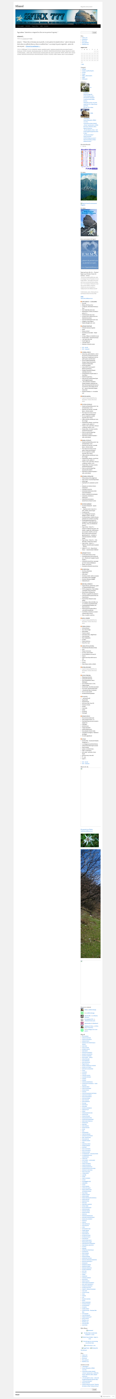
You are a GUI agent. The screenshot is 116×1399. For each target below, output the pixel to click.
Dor (42, 51)
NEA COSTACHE (86, 1224)
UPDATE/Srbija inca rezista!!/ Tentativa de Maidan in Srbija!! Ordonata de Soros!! (89, 139)
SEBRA (83, 1274)
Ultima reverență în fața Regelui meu (89, 478)
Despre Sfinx (35, 26)
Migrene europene (85, 685)
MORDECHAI (85, 569)
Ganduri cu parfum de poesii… (88, 71)
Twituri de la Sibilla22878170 (87, 298)
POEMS (66, 52)
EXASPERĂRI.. (85, 1132)
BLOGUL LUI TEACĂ (86, 1067)
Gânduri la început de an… (87, 377)
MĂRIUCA (84, 1220)
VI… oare (84, 757)
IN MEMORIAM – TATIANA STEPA (90, 1153)
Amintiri (39, 49)
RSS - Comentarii (85, 349)
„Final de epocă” (86, 118)
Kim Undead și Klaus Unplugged (89, 577)
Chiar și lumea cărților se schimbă (89, 664)
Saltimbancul (95, 1023)
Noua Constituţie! (85, 636)
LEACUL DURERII (86, 1178)
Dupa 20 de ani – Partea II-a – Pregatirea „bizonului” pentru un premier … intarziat (90, 545)
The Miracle (84, 711)
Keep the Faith (85, 700)
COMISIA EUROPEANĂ (87, 1082)
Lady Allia (84, 1175)
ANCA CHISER (86, 618)
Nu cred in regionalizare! (87, 736)
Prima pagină (20, 26)
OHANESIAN (85, 1238)
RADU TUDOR (85, 1255)
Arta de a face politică (86, 365)
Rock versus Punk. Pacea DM (88, 703)
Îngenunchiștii (85, 572)
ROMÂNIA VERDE (86, 1266)
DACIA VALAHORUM (87, 1096)
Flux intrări (84, 41)
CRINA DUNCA (86, 626)
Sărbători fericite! (85, 628)
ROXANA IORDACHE (87, 476)
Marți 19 (83, 656)
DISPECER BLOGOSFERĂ (88, 1119)
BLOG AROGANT (85, 1060)
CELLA (83, 1070)
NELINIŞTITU (85, 1225)
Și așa (83, 649)
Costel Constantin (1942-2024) (88, 315)
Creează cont (84, 37)
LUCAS (84, 739)
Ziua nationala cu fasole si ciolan (88, 731)
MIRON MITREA (86, 1212)
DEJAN (83, 1111)
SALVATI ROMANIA (86, 1269)
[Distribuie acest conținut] (81, 302)
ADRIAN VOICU (86, 553)
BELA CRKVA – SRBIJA (87, 1057)
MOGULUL (84, 1214)
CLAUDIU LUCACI (86, 1075)
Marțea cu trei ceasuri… (87, 651)
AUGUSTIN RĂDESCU (87, 1052)
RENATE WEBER (86, 1256)
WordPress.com (85, 44)
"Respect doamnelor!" (86, 727)
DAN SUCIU (85, 1105)
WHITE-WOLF (85, 1318)
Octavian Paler (57, 52)
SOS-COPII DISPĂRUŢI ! (87, 1284)
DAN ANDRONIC (86, 1101)
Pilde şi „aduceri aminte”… (87, 75)
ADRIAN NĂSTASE (87, 326)
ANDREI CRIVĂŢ (86, 1049)
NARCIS (84, 1222)
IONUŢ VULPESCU (86, 1163)
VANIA (83, 1300)
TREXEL (84, 1295)
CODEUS (84, 1078)
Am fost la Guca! (85, 726)
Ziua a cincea (84, 574)
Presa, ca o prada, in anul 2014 (88, 615)
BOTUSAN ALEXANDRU (87, 1069)
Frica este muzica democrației (88, 718)
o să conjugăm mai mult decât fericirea (90, 744)
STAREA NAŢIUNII (86, 1287)
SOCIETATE (85, 1279)
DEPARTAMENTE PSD (87, 1113)
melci (31, 52)
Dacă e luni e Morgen (86, 630)
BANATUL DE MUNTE (87, 1054)
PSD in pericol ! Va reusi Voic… (91, 1026)
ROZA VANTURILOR (38, 54)
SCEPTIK (84, 1273)
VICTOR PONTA (85, 1305)
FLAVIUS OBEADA (86, 1134)
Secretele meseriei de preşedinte (88, 693)
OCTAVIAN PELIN (86, 1237)
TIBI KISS (84, 1291)
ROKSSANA (84, 1263)
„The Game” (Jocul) (86, 342)
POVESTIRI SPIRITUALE (88, 1250)
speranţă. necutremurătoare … (88, 749)
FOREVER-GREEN (86, 1140)
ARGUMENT (85, 1051)
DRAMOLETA (85, 1122)
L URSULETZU (85, 1173)
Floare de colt (68, 51)
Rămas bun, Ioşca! (86, 643)
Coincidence (84, 724)
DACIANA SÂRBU (86, 1098)
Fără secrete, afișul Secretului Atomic (89, 688)
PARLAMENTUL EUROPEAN (88, 1243)
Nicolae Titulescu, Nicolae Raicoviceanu (90, 337)
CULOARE (29, 51)
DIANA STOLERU (86, 1116)
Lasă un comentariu (69, 54)
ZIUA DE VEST (85, 1323)
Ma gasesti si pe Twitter (87, 829)
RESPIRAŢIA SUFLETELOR (28, 54)
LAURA (83, 1176)
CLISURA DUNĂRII (86, 1077)
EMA (83, 1131)
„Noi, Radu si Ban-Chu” (87, 339)
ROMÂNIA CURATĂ (86, 1264)
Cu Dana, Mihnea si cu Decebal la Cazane (90, 336)
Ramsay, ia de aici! (86, 331)
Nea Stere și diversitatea (87, 571)
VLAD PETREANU (86, 1315)
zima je (63, 54)
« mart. (82, 64)
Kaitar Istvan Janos (86, 1171)
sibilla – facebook (44, 26)
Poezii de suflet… (87, 1015)
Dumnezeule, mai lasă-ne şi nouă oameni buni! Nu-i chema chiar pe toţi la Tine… (90, 104)
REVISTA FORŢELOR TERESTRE (89, 1260)
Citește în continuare (33, 46)
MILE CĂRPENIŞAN (86, 1207)
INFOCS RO (84, 1158)
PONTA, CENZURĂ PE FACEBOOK (90, 494)
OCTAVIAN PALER (86, 1235)
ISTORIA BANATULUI (87, 1167)
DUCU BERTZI (85, 1126)
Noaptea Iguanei (85, 1230)
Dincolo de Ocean (85, 701)
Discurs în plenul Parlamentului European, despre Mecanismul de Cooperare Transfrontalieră (89, 362)
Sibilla (31, 38)
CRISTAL (84, 1091)
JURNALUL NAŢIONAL (87, 1170)
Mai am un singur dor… (88, 94)
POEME (62, 52)
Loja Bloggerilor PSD (86, 1181)
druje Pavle (84, 1124)
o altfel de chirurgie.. (92, 1009)
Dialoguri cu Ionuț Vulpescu (88, 321)
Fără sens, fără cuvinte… (88, 107)
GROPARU (84, 1147)
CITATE (24, 51)
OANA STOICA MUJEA (88, 646)
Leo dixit (84, 72)
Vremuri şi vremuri (86, 633)
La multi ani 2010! (85, 512)
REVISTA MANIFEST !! (87, 1261)
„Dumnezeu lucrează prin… (90, 1020)
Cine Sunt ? (84, 1074)
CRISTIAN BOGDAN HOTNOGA (89, 1093)
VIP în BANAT (85, 1313)
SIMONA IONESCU (87, 584)
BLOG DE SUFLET (86, 1062)
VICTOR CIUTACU (87, 404)
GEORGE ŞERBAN (86, 504)
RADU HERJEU (85, 1253)
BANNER (28, 26)
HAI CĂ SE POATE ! (86, 1150)
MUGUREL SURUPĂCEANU (88, 1217)
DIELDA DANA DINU (87, 1118)
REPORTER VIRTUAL (87, 1258)
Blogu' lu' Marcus (85, 1064)
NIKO (83, 1227)
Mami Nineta (85, 1193)
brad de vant (19, 51)
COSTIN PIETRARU (86, 1088)
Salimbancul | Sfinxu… (89, 1026)
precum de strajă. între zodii (88, 755)
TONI (83, 1294)
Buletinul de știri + (86, 581)
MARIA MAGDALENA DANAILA (89, 1198)
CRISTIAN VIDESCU (87, 1095)
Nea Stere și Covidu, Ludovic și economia (90, 576)
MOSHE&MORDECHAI (87, 1215)
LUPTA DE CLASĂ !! (86, 1188)
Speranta (59, 54)
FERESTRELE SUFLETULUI (55, 51)
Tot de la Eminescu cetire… (88, 96)
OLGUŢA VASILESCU (87, 1240)
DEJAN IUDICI (86, 716)
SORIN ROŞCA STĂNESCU (88, 1282)
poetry (70, 52)
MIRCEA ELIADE (37, 52)
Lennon (83, 709)
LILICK (83, 1180)
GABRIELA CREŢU (86, 1144)
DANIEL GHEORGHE (87, 1108)
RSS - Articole (85, 347)
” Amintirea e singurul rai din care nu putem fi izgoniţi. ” (61, 49)
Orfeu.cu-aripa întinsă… (87, 750)
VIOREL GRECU (85, 1309)
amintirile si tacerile (46, 49)
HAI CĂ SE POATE (86, 1149)
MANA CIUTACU (86, 440)
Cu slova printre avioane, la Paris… (89, 554)
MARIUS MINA (85, 1201)
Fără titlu (84, 303)
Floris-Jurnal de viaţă (86, 1137)
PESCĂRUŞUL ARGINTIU (88, 1245)
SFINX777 (46, 54)
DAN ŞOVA (84, 1106)
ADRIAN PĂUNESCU (87, 1039)
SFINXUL (51, 54)
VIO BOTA (84, 697)
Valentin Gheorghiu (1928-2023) (88, 323)
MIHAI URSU (85, 1206)
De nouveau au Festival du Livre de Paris (90, 566)
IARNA (28, 52)
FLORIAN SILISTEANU (87, 1136)
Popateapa (84, 1248)
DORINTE (46, 51)
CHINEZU (84, 1072)
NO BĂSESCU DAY (86, 1229)
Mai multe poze (84, 1350)
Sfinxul (19, 6)
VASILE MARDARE (86, 1302)
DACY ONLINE (85, 1100)
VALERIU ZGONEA (86, 1299)
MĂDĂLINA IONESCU (87, 1219)
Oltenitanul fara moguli (87, 1242)
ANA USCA (84, 1046)
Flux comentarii (85, 42)
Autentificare (84, 39)
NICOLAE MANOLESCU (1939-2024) (90, 319)
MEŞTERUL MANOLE (87, 1204)
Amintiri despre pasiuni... (87, 729)
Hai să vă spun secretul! (87, 692)
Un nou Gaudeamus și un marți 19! (89, 654)
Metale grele (84, 713)
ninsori (52, 52)
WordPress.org (85, 1322)
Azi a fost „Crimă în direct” (87, 652)
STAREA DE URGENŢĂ (87, 1286)
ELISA (83, 1129)
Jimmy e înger (85, 481)
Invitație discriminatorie (87, 678)
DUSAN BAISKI (85, 1127)
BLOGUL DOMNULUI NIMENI (89, 1065)
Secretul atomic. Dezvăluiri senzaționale (90, 687)
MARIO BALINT (85, 1199)
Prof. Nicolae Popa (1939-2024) (88, 310)
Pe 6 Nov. (84, 661)
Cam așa (84, 662)
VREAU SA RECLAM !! (87, 1317)
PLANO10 (84, 1246)
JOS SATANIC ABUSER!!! (89, 97)
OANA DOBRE (85, 1232)
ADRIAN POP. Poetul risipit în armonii (90, 745)
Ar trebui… (84, 639)
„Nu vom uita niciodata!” (88, 135)
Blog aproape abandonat (87, 677)
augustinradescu (87, 1023)
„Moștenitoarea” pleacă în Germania (89, 690)
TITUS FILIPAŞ (85, 1292)
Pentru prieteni (85, 631)
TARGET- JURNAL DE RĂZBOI (89, 1289)
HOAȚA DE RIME (87, 136)
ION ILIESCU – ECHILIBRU (89, 302)
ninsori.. (20, 36)
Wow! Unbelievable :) (86, 638)
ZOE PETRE (84, 1325)
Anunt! (83, 329)
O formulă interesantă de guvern (88, 328)
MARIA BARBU (85, 1196)
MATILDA (84, 1202)
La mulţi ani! (86, 92)
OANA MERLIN (85, 1233)
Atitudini (84, 69)
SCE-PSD (84, 1271)
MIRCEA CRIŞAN (86, 1211)
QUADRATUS (85, 1251)
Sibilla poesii (24, 49)
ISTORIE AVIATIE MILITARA (88, 1168)
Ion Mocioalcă (85, 1162)
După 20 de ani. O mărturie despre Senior (90, 479)
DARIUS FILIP (85, 1109)
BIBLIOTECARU (86, 1059)
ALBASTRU (34, 49)
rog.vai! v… (84, 758)
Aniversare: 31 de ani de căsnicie (88, 344)
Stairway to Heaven (86, 705)
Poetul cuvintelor (85, 747)
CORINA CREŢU (86, 352)
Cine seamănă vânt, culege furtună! (89, 634)
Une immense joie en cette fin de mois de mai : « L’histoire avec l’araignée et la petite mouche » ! (90, 558)
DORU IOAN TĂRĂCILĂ (87, 1121)
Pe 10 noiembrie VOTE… (89, 1019)
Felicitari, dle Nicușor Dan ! (87, 305)
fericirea (63, 51)
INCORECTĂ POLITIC (87, 489)
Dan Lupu (84, 1103)
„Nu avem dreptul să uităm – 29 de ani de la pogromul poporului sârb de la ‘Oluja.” (90, 131)
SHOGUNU (84, 1276)
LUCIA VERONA (86, 675)
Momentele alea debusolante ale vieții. (89, 647)
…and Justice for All (86, 698)
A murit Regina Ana (86, 341)
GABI (83, 1142)
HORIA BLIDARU (86, 667)
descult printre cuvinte (36, 51)
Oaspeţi (83, 74)
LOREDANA (84, 1183)
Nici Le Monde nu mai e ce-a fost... (89, 683)
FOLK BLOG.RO (85, 1139)
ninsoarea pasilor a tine (45, 52)
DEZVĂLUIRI (85, 1114)
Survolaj (84, 706)
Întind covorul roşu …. (86, 641)
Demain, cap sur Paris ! (87, 564)
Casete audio (84, 708)
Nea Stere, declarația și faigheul (88, 579)
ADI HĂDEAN (85, 1036)
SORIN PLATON (85, 1281)
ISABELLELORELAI (86, 1165)
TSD (83, 1297)
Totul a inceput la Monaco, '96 (88, 719)
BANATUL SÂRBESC (87, 1056)
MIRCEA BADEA (86, 396)
